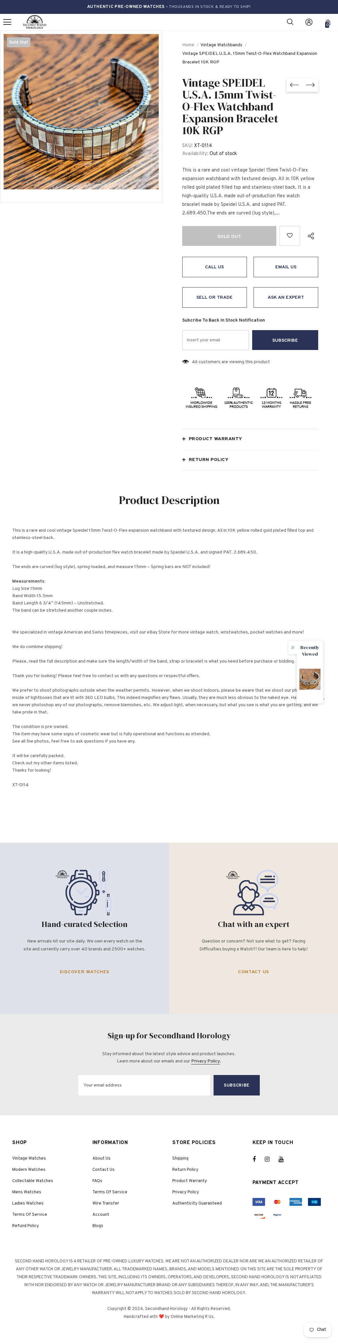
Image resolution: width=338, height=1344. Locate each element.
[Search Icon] (290, 22)
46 (195, 362)
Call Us (214, 267)
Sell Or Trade (214, 297)
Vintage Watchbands (221, 45)
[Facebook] (258, 1159)
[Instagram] (271, 1159)
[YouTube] (284, 1159)
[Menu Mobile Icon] (7, 22)
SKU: (187, 146)
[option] (81, 111)
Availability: (195, 154)
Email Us (285, 267)
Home (188, 45)
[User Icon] (309, 22)
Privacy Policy (205, 1061)
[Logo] (34, 22)
